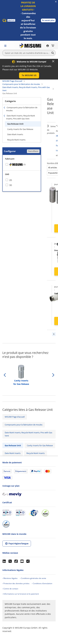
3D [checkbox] (10, 185)
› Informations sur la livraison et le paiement (20, 594)
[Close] (53, 61)
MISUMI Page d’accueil (12, 81)
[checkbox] (21, 164)
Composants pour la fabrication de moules (21, 84)
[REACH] (6, 524)
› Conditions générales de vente (33, 578)
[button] (48, 20)
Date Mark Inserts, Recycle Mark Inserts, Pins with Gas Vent (26, 89)
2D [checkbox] (10, 180)
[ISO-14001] (20, 513)
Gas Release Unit (15, 123)
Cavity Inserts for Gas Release (20, 129)
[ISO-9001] (7, 513)
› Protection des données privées (15, 583)
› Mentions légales (10, 578)
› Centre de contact (10, 588)
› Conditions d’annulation (42, 583)
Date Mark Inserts (15, 134)
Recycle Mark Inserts (16, 139)
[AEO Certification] (33, 513)
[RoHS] (45, 513)
